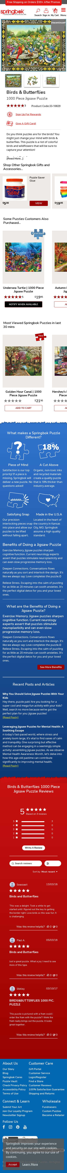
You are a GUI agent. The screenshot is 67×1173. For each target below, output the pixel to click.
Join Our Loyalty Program (18, 1111)
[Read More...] (15, 158)
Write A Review (33, 847)
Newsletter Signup (14, 1115)
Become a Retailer (53, 1115)
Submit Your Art (12, 1107)
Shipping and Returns (41, 1093)
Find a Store (36, 1081)
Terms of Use (10, 1093)
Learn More (30, 1164)
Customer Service (39, 1073)
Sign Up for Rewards (28, 114)
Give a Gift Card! (26, 123)
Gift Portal (35, 1069)
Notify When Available (23, 304)
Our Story (8, 1069)
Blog (5, 1073)
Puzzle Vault (10, 1081)
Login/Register (37, 1077)
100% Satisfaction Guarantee (46, 1089)
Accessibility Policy (14, 1089)
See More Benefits (51, 667)
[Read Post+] (10, 717)
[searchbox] (25, 863)
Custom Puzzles (51, 1111)
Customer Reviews (40, 1085)
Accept (12, 1164)
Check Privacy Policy (15, 1085)
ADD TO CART (23, 408)
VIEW (38, 203)
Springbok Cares (12, 1077)
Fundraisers (49, 1107)
